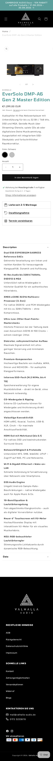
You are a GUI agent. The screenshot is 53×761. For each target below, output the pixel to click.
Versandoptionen (14, 684)
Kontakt (10, 671)
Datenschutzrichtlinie (17, 646)
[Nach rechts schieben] (33, 84)
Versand (16, 110)
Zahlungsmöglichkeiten (18, 678)
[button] (6, 19)
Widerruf (10, 691)
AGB (8, 633)
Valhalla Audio (35, 755)
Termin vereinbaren (21, 220)
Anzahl (5, 161)
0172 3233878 (18, 719)
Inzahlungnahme (19, 212)
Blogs (8, 698)
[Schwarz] (5, 154)
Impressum (11, 653)
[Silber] (12, 154)
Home (5, 31)
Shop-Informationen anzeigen (20, 195)
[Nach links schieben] (20, 84)
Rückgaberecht (14, 639)
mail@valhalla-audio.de (22, 714)
